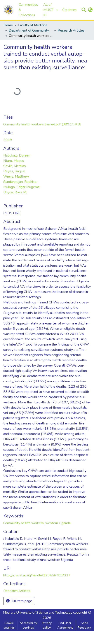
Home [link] (8, 25)
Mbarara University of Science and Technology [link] (37, 612)
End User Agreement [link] (65, 625)
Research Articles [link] (71, 30)
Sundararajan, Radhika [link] (19, 181)
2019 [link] (7, 139)
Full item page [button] (21, 601)
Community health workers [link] (23, 523)
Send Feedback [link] (84, 625)
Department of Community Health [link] (30, 30)
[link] (42, 124)
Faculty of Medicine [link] (32, 25)
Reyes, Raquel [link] (14, 171)
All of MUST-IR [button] (48, 10)
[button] (8, 9)
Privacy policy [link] (47, 625)
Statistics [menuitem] (69, 9)
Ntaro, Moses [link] (13, 160)
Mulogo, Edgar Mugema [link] (21, 187)
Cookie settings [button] (9, 625)
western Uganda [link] (58, 523)
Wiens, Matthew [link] (16, 176)
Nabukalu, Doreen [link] (16, 155)
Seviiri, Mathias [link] (14, 166)
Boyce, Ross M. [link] (15, 192)
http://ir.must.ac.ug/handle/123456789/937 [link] (36, 575)
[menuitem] (50, 10)
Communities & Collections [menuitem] (28, 10)
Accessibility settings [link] (28, 625)
